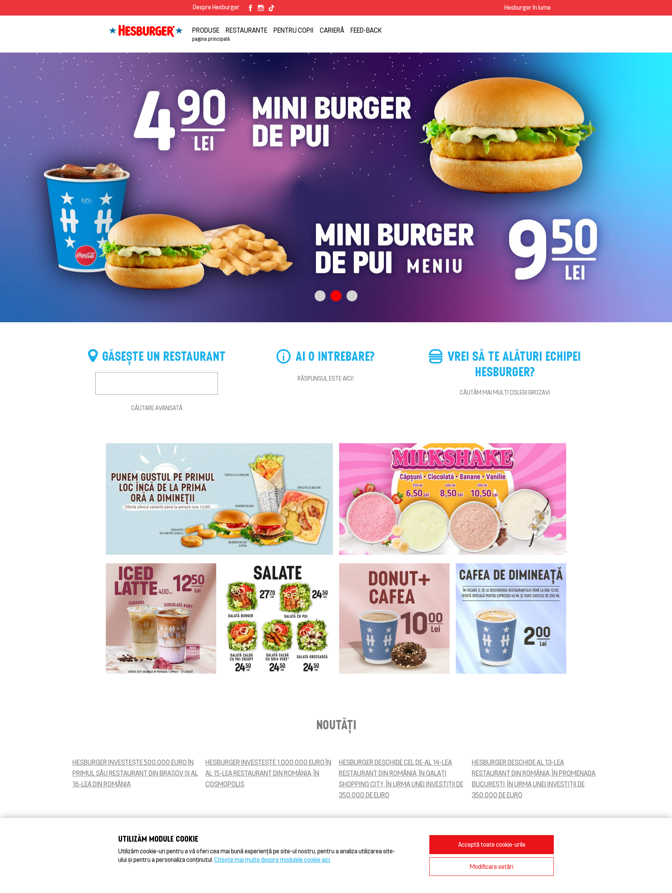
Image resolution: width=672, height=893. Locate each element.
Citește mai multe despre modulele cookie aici (272, 859)
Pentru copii (293, 30)
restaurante (246, 30)
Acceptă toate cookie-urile (491, 844)
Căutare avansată (156, 407)
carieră (332, 30)
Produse (205, 30)
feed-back (366, 30)
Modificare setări (491, 866)
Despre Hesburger (216, 6)
